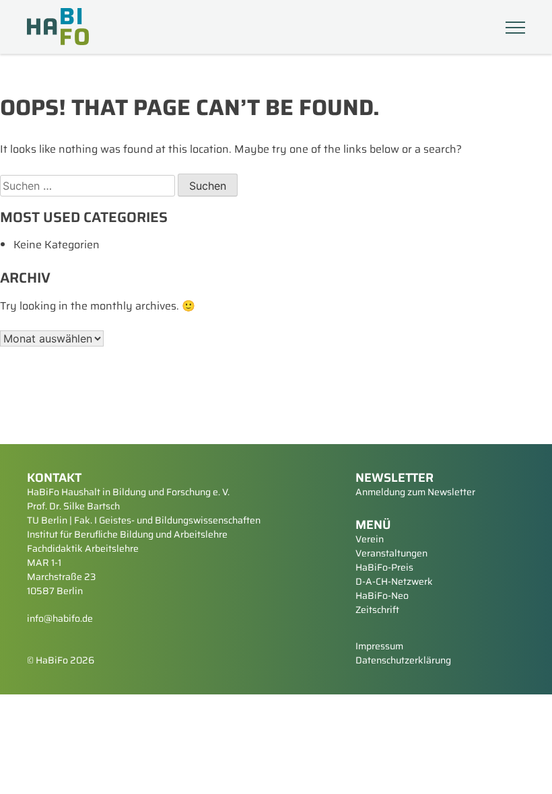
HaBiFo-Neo (382, 595)
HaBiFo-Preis (384, 567)
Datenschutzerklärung (403, 660)
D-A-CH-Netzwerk (394, 581)
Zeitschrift (377, 609)
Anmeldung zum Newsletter (415, 491)
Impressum (379, 646)
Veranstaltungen (391, 553)
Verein (369, 539)
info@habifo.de (60, 618)
